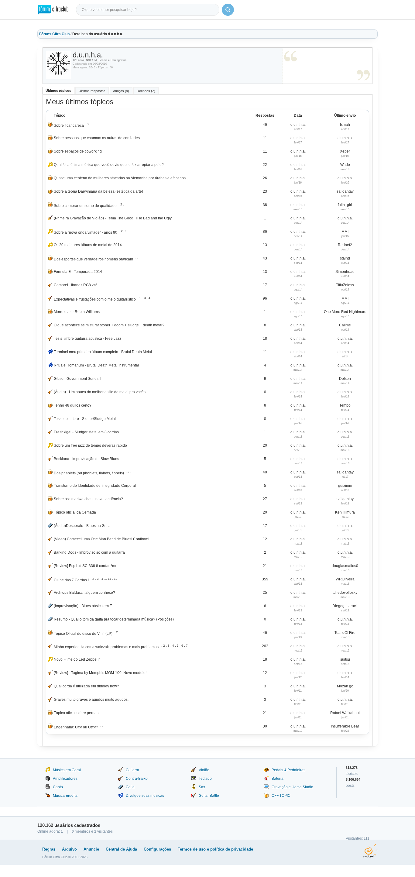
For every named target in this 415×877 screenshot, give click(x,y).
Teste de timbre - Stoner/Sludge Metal (85, 419)
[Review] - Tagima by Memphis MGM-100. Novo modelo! (100, 673)
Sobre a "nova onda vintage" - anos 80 (85, 232)
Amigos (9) (121, 91)
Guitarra (132, 770)
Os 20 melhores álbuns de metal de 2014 (88, 245)
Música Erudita (65, 795)
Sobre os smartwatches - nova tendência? (88, 499)
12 (116, 578)
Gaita (130, 787)
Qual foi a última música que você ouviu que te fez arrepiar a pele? (109, 165)
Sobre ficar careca (69, 125)
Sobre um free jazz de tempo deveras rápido (90, 445)
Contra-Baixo (137, 778)
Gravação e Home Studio (292, 787)
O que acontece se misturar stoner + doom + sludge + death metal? (109, 325)
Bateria (277, 778)
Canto (58, 787)
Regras (48, 849)
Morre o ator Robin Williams (77, 312)
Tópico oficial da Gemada (75, 512)
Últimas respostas (92, 91)
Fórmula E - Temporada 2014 (78, 272)
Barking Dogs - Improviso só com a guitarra (89, 552)
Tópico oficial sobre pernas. (76, 713)
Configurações (157, 849)
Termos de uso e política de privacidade (215, 849)
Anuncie (91, 849)
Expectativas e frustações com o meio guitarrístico (95, 299)
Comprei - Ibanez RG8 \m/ (75, 285)
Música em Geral (67, 770)
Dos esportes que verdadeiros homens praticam (93, 259)
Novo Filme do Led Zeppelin (77, 659)
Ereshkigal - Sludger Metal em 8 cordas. (87, 432)
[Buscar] (228, 10)
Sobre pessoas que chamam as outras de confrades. (97, 138)
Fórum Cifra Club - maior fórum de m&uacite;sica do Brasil (53, 10)
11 (109, 578)
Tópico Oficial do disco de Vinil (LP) (83, 633)
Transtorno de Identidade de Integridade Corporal (95, 485)
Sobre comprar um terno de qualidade (85, 206)
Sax (202, 787)
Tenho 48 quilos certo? (72, 405)
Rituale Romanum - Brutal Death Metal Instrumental (96, 365)
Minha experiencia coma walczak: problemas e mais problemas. (106, 647)
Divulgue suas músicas (145, 795)
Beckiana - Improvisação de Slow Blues (86, 459)
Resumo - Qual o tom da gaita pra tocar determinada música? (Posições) (114, 619)
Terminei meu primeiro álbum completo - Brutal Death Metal (103, 352)
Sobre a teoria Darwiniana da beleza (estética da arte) (98, 191)
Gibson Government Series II (77, 379)
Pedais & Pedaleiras (288, 770)
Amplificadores (65, 778)
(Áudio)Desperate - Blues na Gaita (82, 526)
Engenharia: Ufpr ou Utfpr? (76, 727)
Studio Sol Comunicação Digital (370, 851)
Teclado (205, 778)
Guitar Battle (209, 795)
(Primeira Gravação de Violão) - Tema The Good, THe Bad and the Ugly (113, 218)
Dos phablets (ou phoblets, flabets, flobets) (89, 473)
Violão (204, 770)
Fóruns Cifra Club (54, 34)
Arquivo (69, 849)
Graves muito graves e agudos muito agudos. (91, 699)
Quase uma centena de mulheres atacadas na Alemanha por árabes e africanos (120, 178)
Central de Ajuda (121, 849)
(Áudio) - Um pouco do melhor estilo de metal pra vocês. (100, 392)
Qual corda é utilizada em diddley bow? (86, 686)
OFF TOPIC (281, 795)
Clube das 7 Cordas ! (71, 580)
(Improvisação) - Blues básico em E (83, 606)
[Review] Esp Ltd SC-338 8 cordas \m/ (85, 566)
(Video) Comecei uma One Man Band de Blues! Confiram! (101, 539)
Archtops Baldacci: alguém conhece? (84, 592)
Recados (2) (146, 91)
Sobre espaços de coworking (78, 151)
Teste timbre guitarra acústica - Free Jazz (87, 338)
